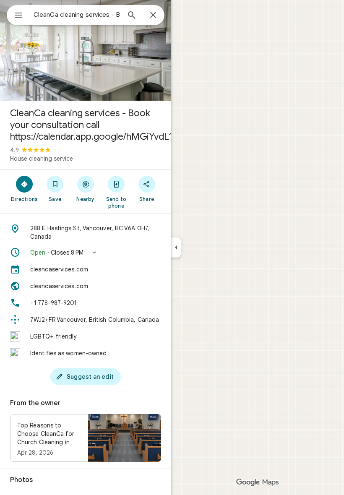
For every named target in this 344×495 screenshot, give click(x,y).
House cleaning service (41, 158)
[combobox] (77, 15)
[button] (85, 252)
